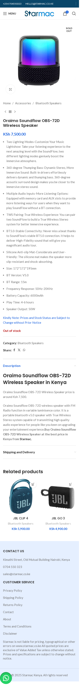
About (7, 619)
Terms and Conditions (17, 626)
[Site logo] (39, 13)
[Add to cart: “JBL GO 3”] (70, 484)
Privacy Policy (12, 590)
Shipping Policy (13, 597)
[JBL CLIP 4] (21, 497)
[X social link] (19, 350)
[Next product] (15, 111)
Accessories (23, 103)
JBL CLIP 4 (20, 518)
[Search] (74, 14)
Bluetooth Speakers (48, 103)
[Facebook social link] (14, 350)
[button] (6, 678)
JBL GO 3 (58, 518)
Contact (8, 612)
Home (7, 103)
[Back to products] (10, 111)
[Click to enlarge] (10, 89)
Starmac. (26, 439)
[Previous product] (5, 111)
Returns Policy (12, 605)
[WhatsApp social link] (24, 350)
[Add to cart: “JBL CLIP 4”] (33, 484)
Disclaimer (10, 633)
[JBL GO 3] (58, 497)
